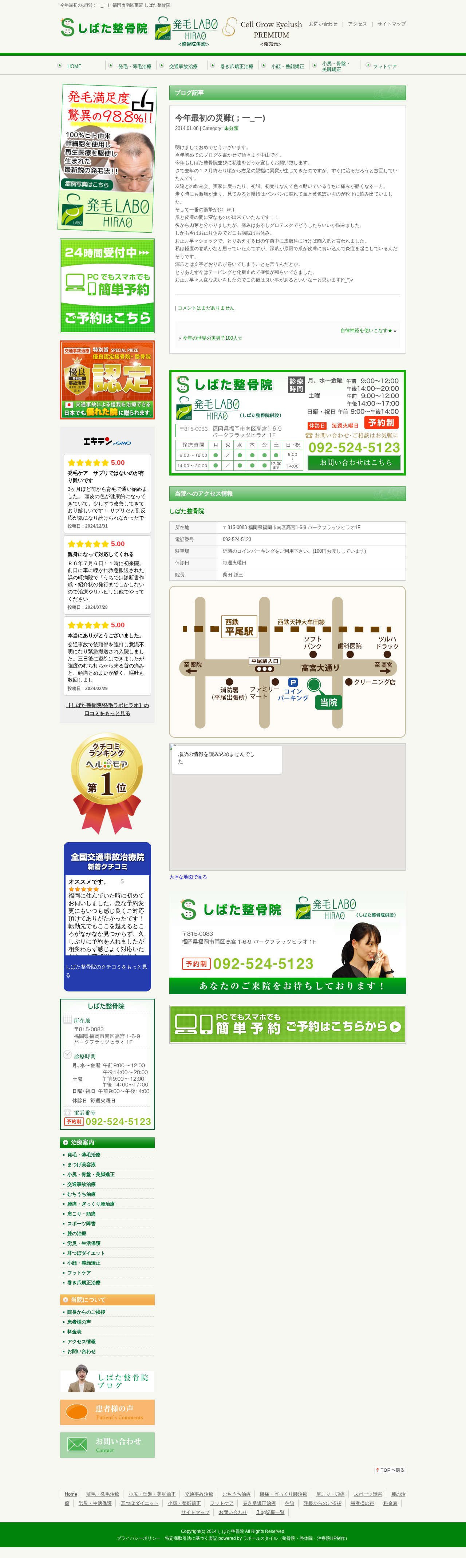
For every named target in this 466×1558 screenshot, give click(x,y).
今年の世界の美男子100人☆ (212, 338)
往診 (290, 1503)
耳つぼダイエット (86, 1253)
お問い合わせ (323, 24)
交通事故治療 (81, 1184)
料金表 (74, 1331)
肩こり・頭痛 (81, 1213)
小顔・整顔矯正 (83, 1263)
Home (71, 1494)
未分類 (231, 128)
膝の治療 (76, 1233)
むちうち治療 (81, 1194)
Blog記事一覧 (270, 1512)
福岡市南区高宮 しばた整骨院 (141, 5)
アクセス (357, 24)
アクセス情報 (81, 1341)
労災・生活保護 (83, 1243)
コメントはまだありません (206, 308)
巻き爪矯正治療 (83, 1282)
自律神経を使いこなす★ (366, 330)
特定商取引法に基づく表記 (191, 1538)
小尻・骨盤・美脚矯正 (91, 1174)
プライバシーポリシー (139, 1538)
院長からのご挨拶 (86, 1312)
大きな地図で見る (188, 877)
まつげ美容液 (81, 1164)
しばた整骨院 (231, 1531)
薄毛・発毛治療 (102, 1494)
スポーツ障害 (81, 1223)
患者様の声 (79, 1322)
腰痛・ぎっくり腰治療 (91, 1204)
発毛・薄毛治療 (83, 1154)
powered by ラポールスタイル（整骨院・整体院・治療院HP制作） (284, 1538)
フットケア (79, 1272)
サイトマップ (392, 24)
